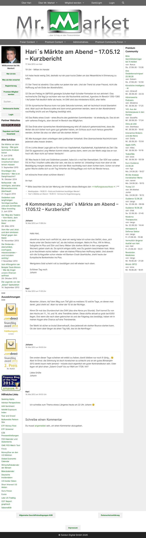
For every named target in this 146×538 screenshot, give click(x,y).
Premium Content (54, 42)
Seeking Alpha (7, 399)
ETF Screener (7, 429)
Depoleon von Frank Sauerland (11, 132)
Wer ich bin (11, 74)
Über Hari (26, 2)
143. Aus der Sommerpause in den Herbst (134, 112)
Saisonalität (6, 507)
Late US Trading (8, 498)
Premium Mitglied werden (11, 93)
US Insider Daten (8, 481)
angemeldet (40, 425)
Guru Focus (6, 491)
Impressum (73, 528)
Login (112, 2)
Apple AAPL (130, 145)
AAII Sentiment (8, 406)
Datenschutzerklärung (110, 515)
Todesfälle (130, 154)
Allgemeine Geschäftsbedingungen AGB (36, 515)
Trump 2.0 (129, 187)
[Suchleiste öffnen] (123, 3)
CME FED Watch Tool (10, 445)
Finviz (4, 449)
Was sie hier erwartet (11, 80)
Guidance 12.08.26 (133, 198)
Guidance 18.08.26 (133, 208)
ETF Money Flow (8, 426)
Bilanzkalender (7, 471)
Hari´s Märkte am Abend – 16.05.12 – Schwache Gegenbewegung (54, 194)
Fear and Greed (8, 416)
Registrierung (11, 86)
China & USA (131, 124)
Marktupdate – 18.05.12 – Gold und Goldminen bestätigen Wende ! (54, 191)
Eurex (4, 494)
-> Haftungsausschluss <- (103, 186)
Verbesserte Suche (11, 108)
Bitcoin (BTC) (131, 264)
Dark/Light (97, 2)
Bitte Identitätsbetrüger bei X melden (133, 59)
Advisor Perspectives (10, 402)
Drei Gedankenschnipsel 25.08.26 (134, 74)
